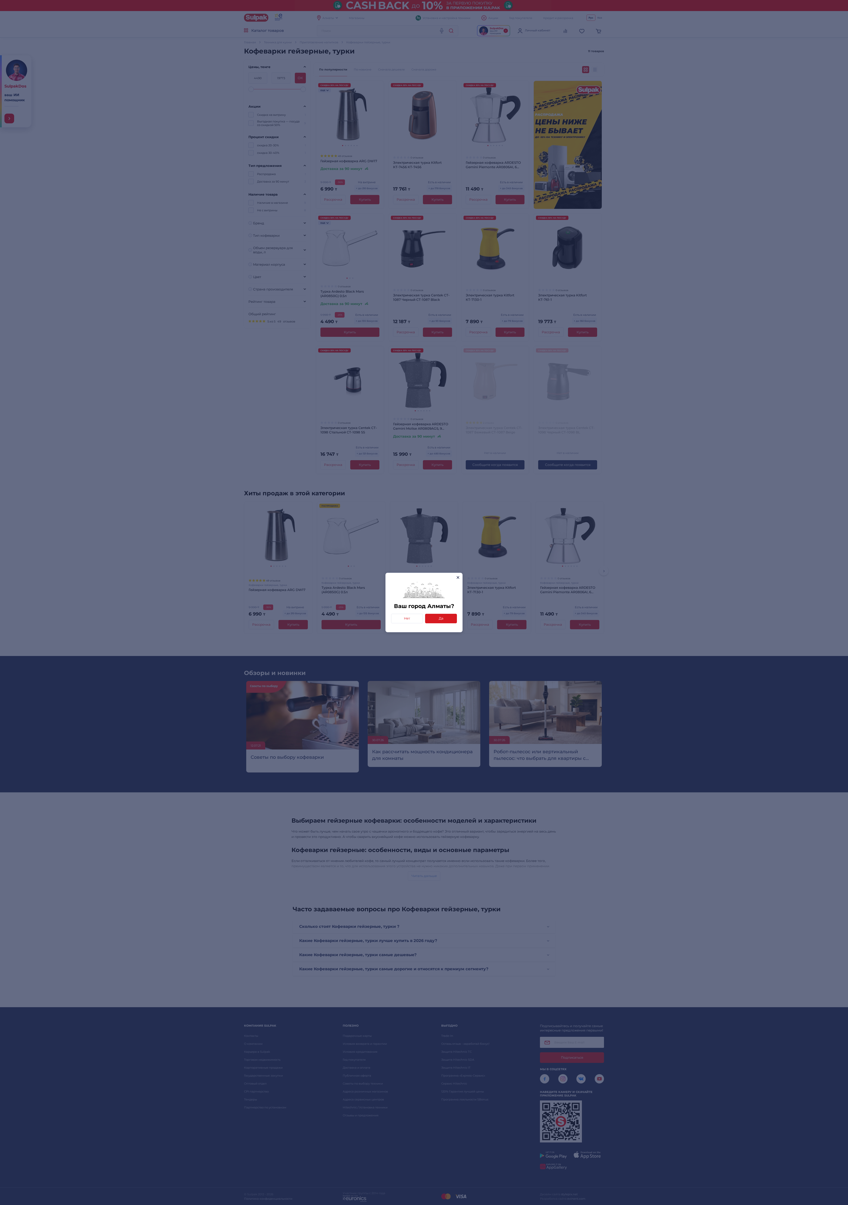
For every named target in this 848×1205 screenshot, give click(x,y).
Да (441, 618)
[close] (457, 577)
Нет (407, 618)
